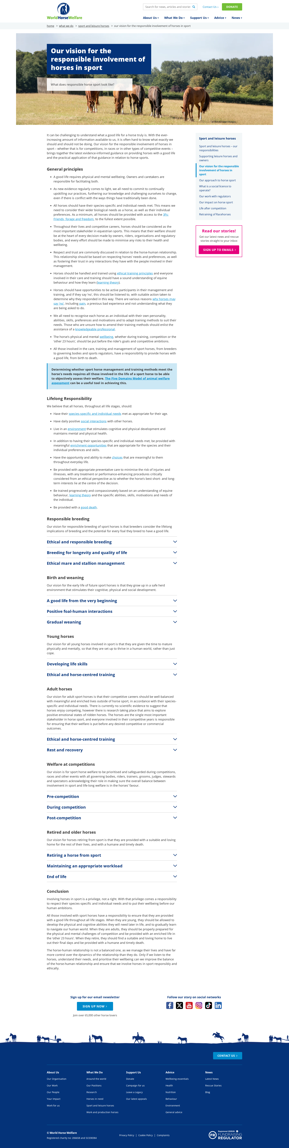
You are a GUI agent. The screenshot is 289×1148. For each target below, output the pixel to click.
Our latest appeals (136, 1098)
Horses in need (94, 1098)
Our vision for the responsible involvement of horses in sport (219, 170)
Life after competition (212, 208)
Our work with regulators (215, 196)
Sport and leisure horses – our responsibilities (218, 148)
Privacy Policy (126, 1135)
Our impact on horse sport (216, 202)
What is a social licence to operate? (215, 188)
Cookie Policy (145, 1135)
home (50, 26)
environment (77, 429)
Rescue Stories (213, 1085)
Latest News (212, 1078)
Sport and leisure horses (100, 1105)
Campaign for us (135, 1085)
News (236, 17)
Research (91, 1092)
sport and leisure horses (93, 26)
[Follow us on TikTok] (208, 1005)
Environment (173, 1105)
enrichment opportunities (88, 445)
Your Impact (53, 1098)
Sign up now (93, 1006)
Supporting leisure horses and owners (218, 158)
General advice (174, 1112)
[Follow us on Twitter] (179, 1005)
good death (89, 507)
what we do (66, 26)
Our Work (52, 1085)
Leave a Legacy (134, 1092)
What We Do (173, 17)
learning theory (108, 282)
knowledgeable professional (95, 329)
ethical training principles (135, 273)
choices (117, 457)
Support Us (198, 17)
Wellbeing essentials (177, 1078)
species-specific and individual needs (95, 414)
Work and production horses (102, 1112)
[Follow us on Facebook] (169, 1005)
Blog (207, 1092)
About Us (150, 17)
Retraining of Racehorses (215, 214)
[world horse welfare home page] (64, 11)
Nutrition (171, 1092)
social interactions (94, 421)
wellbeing (106, 337)
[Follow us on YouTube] (189, 1005)
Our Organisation (56, 1078)
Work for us (53, 1105)
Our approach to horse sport (217, 180)
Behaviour (171, 1098)
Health (169, 1085)
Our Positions (94, 1085)
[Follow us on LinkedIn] (218, 1005)
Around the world (96, 1078)
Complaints (163, 1135)
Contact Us (210, 7)
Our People (53, 1092)
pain (82, 303)
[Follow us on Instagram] (198, 1005)
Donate (232, 7)
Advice (219, 17)
